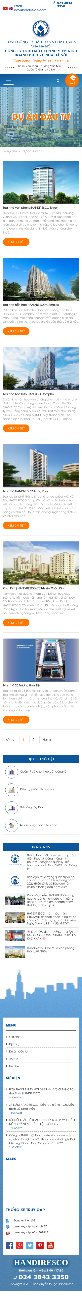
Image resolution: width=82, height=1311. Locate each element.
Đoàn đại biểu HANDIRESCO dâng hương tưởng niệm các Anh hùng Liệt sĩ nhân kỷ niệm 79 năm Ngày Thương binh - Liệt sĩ (50, 900)
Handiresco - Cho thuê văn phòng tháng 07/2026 (50, 949)
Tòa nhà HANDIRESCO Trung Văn (25, 491)
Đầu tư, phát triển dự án (37, 789)
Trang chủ (10, 151)
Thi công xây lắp (31, 807)
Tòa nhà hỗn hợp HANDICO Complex (28, 394)
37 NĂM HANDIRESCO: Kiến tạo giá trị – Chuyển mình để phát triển (41, 1106)
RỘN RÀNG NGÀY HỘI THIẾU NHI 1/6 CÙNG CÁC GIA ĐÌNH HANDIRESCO (41, 1091)
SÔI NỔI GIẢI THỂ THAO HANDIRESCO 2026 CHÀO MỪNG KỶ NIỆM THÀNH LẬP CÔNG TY (42, 1122)
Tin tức (13, 1058)
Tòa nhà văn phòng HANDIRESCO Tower (30, 207)
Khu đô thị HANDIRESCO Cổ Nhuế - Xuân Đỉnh (34, 588)
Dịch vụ (14, 1044)
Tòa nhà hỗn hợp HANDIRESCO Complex (31, 304)
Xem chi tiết (16, 242)
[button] (58, 81)
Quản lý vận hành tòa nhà (38, 825)
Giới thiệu (15, 1036)
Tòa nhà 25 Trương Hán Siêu (22, 685)
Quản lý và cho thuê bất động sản (44, 771)
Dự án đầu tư (32, 151)
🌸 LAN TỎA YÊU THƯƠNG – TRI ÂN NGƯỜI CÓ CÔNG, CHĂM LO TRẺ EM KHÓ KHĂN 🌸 (51, 935)
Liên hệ (14, 1066)
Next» (46, 739)
